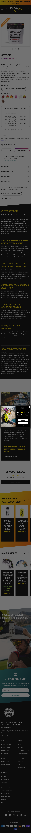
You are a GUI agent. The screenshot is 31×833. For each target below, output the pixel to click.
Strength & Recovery (23, 422)
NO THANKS (23, 425)
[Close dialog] (29, 407)
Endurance (23, 420)
